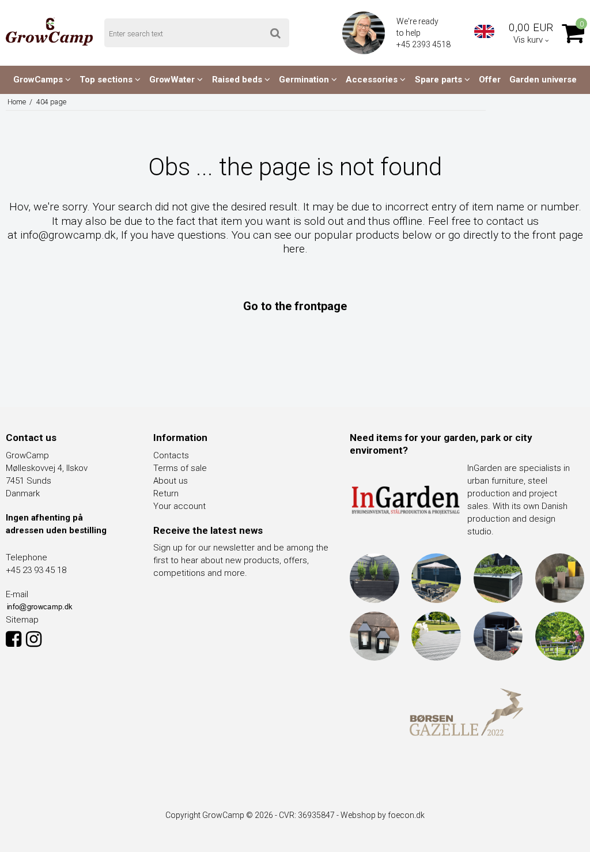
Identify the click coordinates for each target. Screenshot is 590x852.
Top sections (107, 79)
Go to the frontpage (295, 306)
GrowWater (173, 79)
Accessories (373, 79)
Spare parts (439, 79)
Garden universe (543, 79)
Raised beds (238, 79)
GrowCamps (39, 79)
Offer (490, 79)
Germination (305, 79)
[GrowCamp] (49, 31)
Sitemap (22, 620)
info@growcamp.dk (68, 235)
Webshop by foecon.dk (383, 815)
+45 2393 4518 (424, 44)
